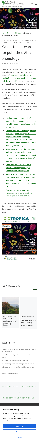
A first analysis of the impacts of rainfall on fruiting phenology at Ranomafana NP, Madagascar (18, 167)
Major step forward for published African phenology (18, 367)
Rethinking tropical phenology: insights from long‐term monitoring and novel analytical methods (19, 78)
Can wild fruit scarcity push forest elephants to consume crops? (19, 356)
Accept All (19, 426)
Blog (8, 33)
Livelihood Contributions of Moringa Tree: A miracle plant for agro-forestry (19, 350)
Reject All (19, 437)
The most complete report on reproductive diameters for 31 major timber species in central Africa (20, 193)
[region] (19, 424)
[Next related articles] (35, 291)
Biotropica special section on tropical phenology (10, 321)
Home (3, 33)
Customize (19, 432)
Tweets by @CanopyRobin (10, 373)
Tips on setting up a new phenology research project (28, 322)
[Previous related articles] (30, 291)
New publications (16, 33)
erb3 (5, 63)
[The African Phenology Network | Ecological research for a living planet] (13, 2)
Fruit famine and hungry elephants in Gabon (15, 360)
